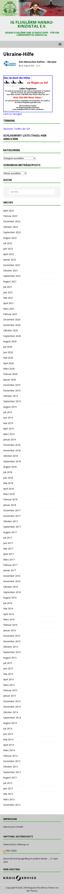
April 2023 (8, 210)
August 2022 (10, 237)
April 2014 (8, 744)
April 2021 (8, 303)
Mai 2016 (8, 608)
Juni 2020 (8, 352)
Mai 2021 (8, 297)
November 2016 (12, 581)
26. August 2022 (27, 65)
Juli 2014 (7, 728)
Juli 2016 (7, 603)
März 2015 (9, 684)
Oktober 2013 (10, 766)
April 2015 (8, 679)
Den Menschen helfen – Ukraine (37, 61)
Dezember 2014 (11, 701)
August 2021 (10, 281)
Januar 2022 (9, 259)
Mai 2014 (8, 739)
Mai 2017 (8, 548)
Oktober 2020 (10, 330)
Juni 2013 (8, 788)
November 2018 (12, 450)
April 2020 (8, 363)
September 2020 (12, 336)
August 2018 (10, 466)
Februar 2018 (10, 499)
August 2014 (10, 723)
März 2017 (9, 559)
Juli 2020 (7, 346)
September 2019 (12, 401)
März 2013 (9, 799)
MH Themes (32, 890)
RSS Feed (11, 850)
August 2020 (10, 341)
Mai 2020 (8, 357)
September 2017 (12, 526)
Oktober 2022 (10, 226)
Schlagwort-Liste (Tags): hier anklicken (24, 137)
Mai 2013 (8, 793)
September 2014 (12, 717)
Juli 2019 (7, 412)
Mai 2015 (8, 674)
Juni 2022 (8, 248)
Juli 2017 (7, 537)
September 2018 (12, 461)
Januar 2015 (9, 695)
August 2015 (10, 657)
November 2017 (12, 515)
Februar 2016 (10, 624)
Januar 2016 (9, 630)
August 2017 (10, 532)
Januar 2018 (9, 505)
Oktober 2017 (10, 521)
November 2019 (12, 390)
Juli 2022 (7, 243)
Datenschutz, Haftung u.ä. (16, 844)
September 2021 (12, 275)
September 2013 (12, 772)
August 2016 (10, 597)
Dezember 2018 (11, 444)
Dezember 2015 (11, 635)
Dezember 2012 (11, 804)
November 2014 (12, 706)
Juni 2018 (8, 477)
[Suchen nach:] (32, 192)
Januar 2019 (9, 439)
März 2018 (9, 494)
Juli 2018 (7, 472)
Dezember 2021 (11, 265)
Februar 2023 (10, 215)
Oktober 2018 (10, 455)
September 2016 (12, 592)
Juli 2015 (7, 663)
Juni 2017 (8, 543)
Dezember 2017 (11, 510)
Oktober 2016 (10, 586)
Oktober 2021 (10, 270)
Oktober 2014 (10, 712)
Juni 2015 (8, 668)
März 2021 (9, 308)
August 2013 (10, 777)
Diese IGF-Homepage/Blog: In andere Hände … (26, 858)
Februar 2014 (10, 755)
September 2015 (12, 652)
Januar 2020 (9, 379)
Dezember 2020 (11, 319)
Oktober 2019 (10, 395)
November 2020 (12, 325)
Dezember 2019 (11, 385)
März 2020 (9, 368)
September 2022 (12, 232)
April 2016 (8, 614)
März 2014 (9, 750)
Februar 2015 (10, 690)
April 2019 (8, 428)
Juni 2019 (8, 417)
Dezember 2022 (11, 221)
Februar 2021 (10, 314)
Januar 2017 (9, 570)
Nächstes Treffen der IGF (16, 128)
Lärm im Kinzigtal (12, 113)
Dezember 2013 (11, 761)
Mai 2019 (8, 423)
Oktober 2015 (10, 646)
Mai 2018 (8, 483)
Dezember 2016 (11, 575)
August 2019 (10, 406)
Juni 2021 (8, 292)
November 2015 (12, 641)
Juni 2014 (8, 733)
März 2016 (9, 619)
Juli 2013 (7, 783)
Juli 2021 (7, 286)
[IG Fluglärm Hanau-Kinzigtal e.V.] (32, 14)
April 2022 (8, 254)
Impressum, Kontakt (13, 826)
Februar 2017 (10, 564)
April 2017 (8, 554)
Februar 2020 (10, 374)
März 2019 (9, 434)
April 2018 (8, 488)
